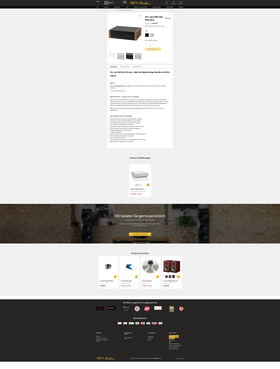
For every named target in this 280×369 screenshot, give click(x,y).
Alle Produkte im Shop (128, 338)
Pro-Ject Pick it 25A (126, 281)
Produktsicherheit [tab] (136, 66)
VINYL (127, 7)
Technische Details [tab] (124, 66)
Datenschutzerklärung (174, 343)
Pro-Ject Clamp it (147, 281)
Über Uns (98, 336)
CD (116, 10)
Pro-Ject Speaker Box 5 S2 (170, 281)
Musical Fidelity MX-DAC (137, 189)
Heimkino (106, 7)
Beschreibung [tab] (113, 66)
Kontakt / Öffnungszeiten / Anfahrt (109, 3)
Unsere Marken (169, 7)
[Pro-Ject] (168, 18)
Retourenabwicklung (173, 349)
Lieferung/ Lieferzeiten (101, 338)
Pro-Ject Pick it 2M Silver (106, 281)
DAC (113, 10)
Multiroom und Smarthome (140, 7)
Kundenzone (151, 336)
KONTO (173, 3)
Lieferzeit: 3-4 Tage (152, 40)
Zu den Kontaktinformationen (140, 234)
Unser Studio (125, 2)
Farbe (146, 31)
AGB (170, 342)
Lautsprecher (117, 7)
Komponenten (107, 10)
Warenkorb (150, 338)
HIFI (97, 7)
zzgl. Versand (152, 24)
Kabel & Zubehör (157, 7)
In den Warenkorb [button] (115, 276)
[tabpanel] (140, 180)
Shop (98, 1)
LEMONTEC (158, 358)
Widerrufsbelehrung (173, 347)
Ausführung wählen (148, 184)
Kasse (149, 340)
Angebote (181, 7)
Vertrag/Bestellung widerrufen (174, 337)
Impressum (171, 340)
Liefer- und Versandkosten (175, 345)
